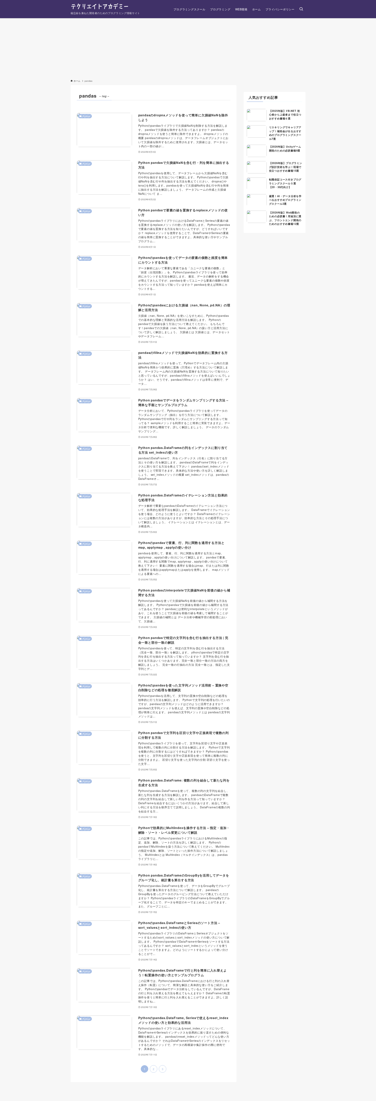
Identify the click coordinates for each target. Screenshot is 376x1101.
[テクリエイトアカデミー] (99, 7)
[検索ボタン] (301, 9)
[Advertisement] (188, 47)
